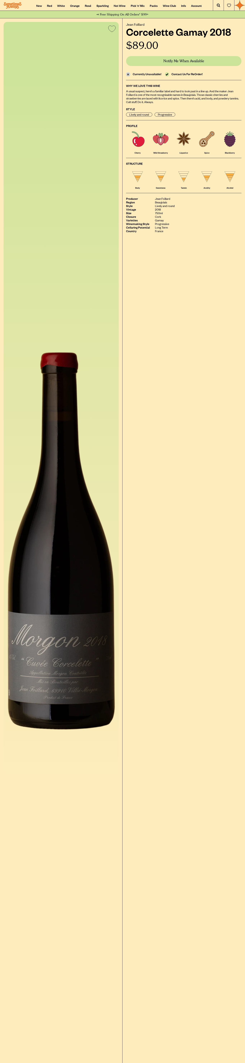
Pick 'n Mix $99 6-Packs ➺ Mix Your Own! (122, 14)
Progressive (165, 114)
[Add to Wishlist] (111, 29)
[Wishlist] (229, 5)
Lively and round (139, 114)
